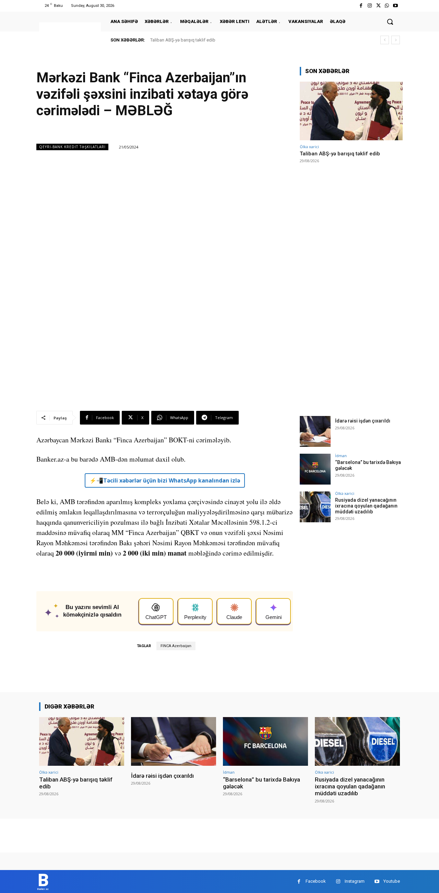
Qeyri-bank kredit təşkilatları (72, 146)
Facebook (316, 881)
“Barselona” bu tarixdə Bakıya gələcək (261, 783)
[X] (378, 5)
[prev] (384, 40)
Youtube (391, 881)
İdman (341, 455)
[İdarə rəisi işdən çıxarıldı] (315, 431)
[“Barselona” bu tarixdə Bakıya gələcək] (315, 469)
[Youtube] (395, 5)
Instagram (355, 881)
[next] (395, 40)
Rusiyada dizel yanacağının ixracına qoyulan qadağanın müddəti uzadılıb (366, 505)
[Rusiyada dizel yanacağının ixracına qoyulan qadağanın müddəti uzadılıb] (315, 506)
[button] (390, 22)
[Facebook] (361, 5)
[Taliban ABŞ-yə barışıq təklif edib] (351, 111)
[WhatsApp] (387, 5)
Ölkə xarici (309, 146)
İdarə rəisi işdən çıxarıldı (362, 421)
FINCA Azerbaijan (176, 646)
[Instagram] (369, 5)
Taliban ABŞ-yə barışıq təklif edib (182, 40)
